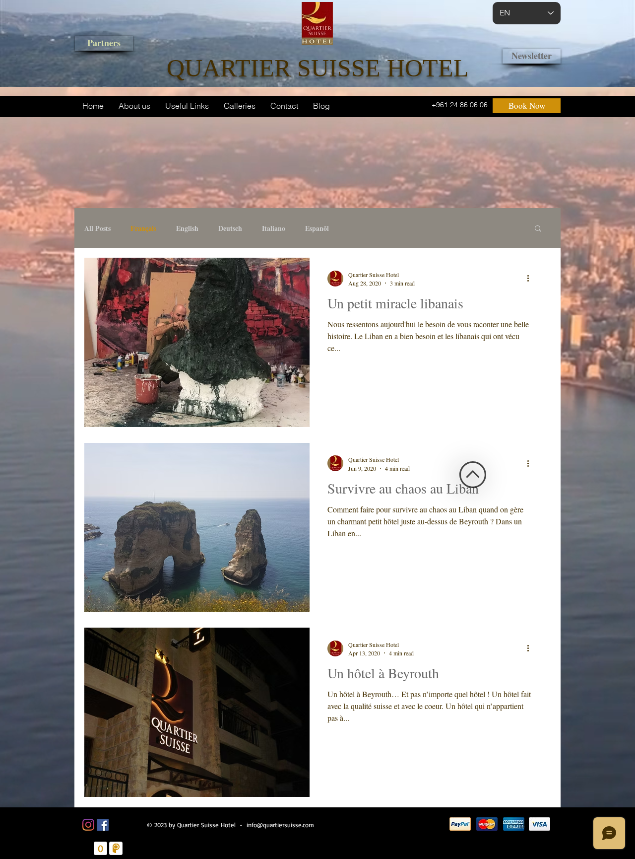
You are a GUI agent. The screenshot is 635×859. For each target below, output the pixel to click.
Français (143, 228)
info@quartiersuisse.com (280, 825)
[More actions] (531, 279)
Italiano (273, 228)
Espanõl (317, 228)
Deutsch (230, 228)
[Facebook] (103, 825)
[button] (538, 229)
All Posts (97, 228)
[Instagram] (88, 825)
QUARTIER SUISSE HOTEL (318, 68)
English (187, 228)
